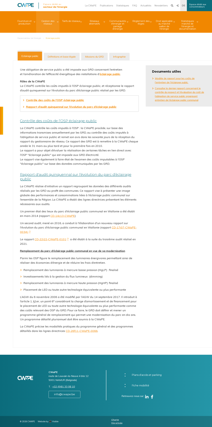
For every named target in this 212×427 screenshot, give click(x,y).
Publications (106, 5)
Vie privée (116, 423)
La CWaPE (91, 5)
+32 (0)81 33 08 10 (63, 386)
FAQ (134, 5)
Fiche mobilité (140, 385)
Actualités (145, 5)
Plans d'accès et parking (147, 374)
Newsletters (161, 5)
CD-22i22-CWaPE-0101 (50, 239)
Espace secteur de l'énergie (29, 38)
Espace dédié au (55, 5)
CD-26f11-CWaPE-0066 (82, 331)
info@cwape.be (64, 394)
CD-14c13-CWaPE (62, 216)
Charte (115, 420)
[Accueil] (26, 6)
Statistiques (122, 5)
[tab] (30, 55)
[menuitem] (24, 22)
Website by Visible (48, 421)
